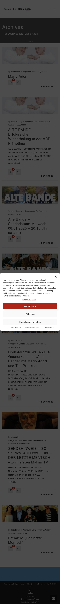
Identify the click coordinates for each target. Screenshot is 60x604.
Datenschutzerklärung (33, 327)
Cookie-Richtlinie (14, 327)
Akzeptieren (30, 306)
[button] (55, 276)
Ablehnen (30, 314)
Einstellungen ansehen (30, 322)
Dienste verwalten (29, 299)
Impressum (49, 327)
